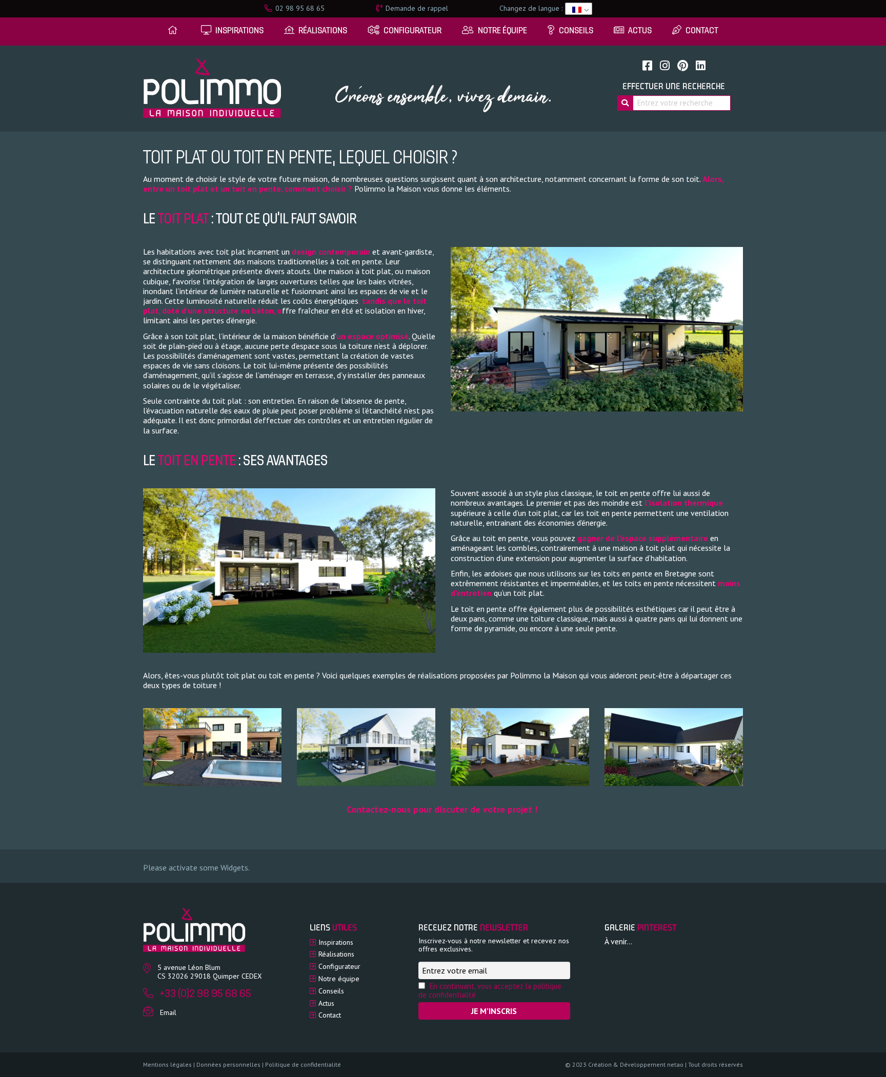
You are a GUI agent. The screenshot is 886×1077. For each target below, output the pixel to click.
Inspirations (335, 942)
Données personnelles (228, 1064)
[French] (577, 8)
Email (168, 1012)
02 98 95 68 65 (299, 8)
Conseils (331, 991)
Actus (326, 1003)
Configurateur (339, 966)
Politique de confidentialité (303, 1064)
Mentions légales (167, 1064)
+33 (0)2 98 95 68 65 (205, 994)
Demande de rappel (416, 8)
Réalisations (336, 954)
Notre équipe (338, 978)
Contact (329, 1015)
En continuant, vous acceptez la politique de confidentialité (489, 990)
